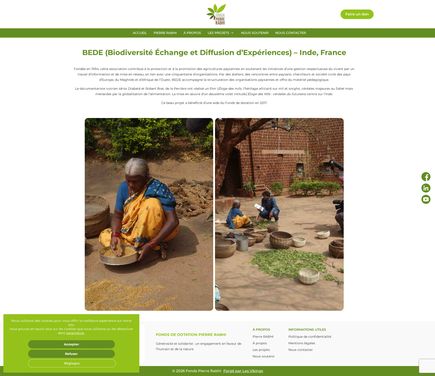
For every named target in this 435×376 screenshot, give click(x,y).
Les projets (218, 33)
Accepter (71, 344)
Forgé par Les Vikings (243, 371)
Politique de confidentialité (309, 337)
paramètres (75, 333)
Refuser (71, 354)
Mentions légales (301, 343)
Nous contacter (290, 33)
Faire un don (357, 14)
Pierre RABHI (165, 33)
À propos (192, 33)
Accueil (140, 33)
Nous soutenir (254, 33)
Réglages (72, 363)
